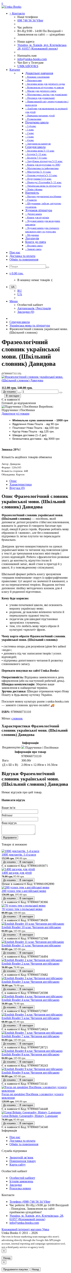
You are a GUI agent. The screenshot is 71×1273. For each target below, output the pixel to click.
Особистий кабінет (22, 1177)
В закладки (12, 395)
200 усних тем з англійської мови (24, 891)
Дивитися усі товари (15, 413)
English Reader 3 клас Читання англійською (30, 981)
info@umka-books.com (32, 59)
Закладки (15, 1184)
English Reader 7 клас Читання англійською (30, 1036)
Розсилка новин (20, 1188)
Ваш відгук (9, 823)
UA (19, 294)
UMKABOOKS (27, 66)
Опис (13, 481)
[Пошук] (47, 267)
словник (17, 718)
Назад (6, 1258)
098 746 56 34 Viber (30, 20)
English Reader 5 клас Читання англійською (30, 1018)
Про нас (14, 252)
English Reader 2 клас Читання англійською (30, 963)
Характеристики (20, 484)
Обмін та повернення (23, 259)
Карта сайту (17, 1164)
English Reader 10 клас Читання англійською (31, 927)
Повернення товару (22, 1161)
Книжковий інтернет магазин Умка (25, 1229)
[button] (16, 273)
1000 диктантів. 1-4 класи (19, 854)
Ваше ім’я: (9, 807)
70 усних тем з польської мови (22, 909)
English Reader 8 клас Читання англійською (30, 1054)
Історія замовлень (21, 1181)
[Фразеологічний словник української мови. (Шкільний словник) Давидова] (35, 380)
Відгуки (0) (17, 488)
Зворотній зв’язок (21, 1157)
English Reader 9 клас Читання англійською (30, 1072)
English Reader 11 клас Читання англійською (31, 945)
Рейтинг (7, 815)
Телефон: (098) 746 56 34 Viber (29, 1201)
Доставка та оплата (22, 256)
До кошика (9, 391)
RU (19, 290)
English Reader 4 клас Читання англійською (30, 1000)
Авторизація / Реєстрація (34, 308)
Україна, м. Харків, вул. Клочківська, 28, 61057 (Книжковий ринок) (42, 46)
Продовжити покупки (15, 1269)
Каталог (14, 69)
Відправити (10, 837)
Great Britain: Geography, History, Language (30, 1116)
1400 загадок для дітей (17, 872)
